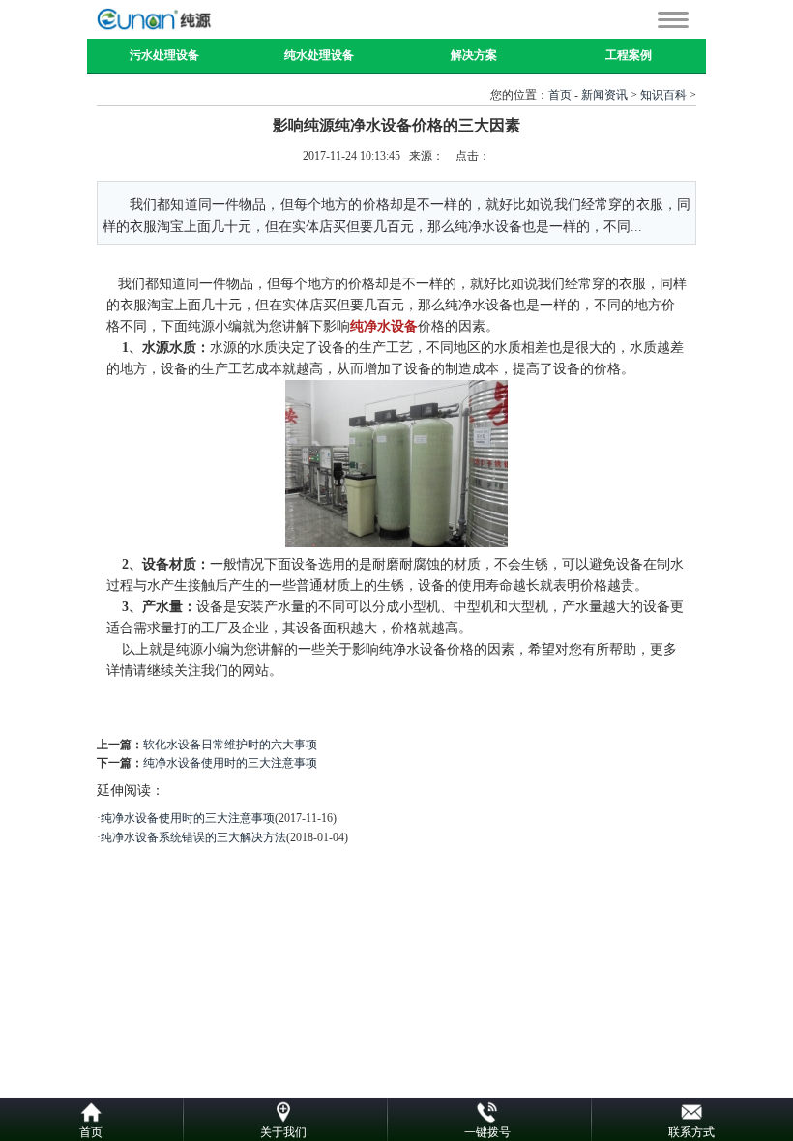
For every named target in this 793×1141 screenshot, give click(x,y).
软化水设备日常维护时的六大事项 (230, 744)
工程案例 (628, 55)
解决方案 (474, 55)
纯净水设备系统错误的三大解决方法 (193, 837)
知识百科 (663, 95)
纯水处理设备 (319, 55)
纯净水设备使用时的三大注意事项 (230, 763)
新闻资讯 (604, 95)
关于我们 (283, 1132)
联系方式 (691, 1132)
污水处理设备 (164, 55)
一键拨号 (487, 1132)
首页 (560, 95)
